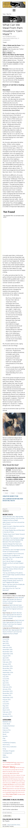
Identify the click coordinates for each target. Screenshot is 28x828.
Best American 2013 (14, 773)
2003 (4, 762)
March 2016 (6, 645)
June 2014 (6, 678)
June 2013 (6, 703)
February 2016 (7, 647)
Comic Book (6, 724)
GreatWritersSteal (10, 38)
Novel (4, 734)
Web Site (5, 757)
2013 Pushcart (8, 782)
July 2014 (5, 676)
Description (15, 779)
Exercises (5, 728)
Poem (4, 740)
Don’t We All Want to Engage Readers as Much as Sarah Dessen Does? (13, 563)
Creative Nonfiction (10, 496)
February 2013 (7, 712)
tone (4, 792)
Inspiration (22, 786)
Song (4, 749)
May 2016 (5, 641)
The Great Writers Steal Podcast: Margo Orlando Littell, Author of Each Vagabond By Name (13, 580)
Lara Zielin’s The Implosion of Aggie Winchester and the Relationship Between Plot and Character (13, 540)
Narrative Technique (20, 767)
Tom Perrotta (20, 769)
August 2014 (6, 674)
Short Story (6, 744)
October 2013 (7, 695)
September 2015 (8, 653)
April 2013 (6, 708)
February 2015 (7, 662)
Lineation (14, 771)
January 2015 (7, 664)
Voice (22, 777)
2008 (15, 780)
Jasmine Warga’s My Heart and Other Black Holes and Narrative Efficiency (13, 545)
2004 (8, 773)
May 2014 (5, 681)
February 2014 (7, 687)
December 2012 (8, 716)
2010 (4, 782)
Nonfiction (6, 732)
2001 (20, 788)
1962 (3, 780)
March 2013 (6, 710)
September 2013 (8, 697)
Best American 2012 (8, 779)
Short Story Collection (9, 746)
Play (4, 738)
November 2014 (8, 668)
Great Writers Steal (13, 824)
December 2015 (7, 649)
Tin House (23, 775)
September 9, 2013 (9, 36)
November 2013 (8, 693)
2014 (23, 784)
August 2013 (6, 699)
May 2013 (5, 706)
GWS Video (16, 788)
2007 (17, 780)
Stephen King (22, 780)
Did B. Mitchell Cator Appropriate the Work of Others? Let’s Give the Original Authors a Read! (13, 518)
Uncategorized (7, 753)
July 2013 (5, 701)
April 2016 (6, 643)
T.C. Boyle (7, 786)
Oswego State (15, 769)
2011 (15, 764)
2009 (19, 782)
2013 (13, 782)
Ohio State (9, 794)
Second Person (20, 771)
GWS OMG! (23, 790)
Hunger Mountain (12, 499)
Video (4, 755)
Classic (23, 782)
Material (23, 788)
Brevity (19, 777)
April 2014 (6, 683)
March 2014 (6, 685)
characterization (6, 775)
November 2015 (7, 651)
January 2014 (7, 689)
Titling (16, 782)
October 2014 (7, 670)
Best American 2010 (9, 780)
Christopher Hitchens (9, 764)
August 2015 (6, 656)
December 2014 (8, 666)
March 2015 (6, 660)
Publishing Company (9, 742)
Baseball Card (7, 721)
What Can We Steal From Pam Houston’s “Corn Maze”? (13, 29)
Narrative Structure (9, 777)
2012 (4, 499)
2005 (17, 790)
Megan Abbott (17, 762)
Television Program (9, 751)
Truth (12, 500)
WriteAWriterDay (18, 784)
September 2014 (8, 672)
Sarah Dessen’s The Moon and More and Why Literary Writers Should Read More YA (14, 569)
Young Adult (8, 792)
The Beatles (16, 786)
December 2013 (8, 691)
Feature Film (7, 730)
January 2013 (7, 714)
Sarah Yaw (5, 773)
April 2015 (6, 658)
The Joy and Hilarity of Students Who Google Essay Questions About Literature (14, 574)
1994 (4, 786)
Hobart (22, 779)
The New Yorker (21, 794)
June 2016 (6, 639)
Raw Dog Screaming (7, 769)
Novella (5, 736)
